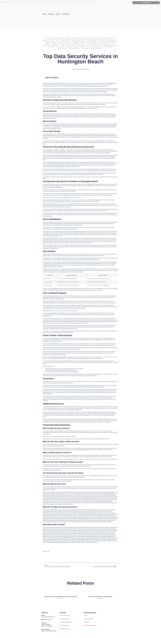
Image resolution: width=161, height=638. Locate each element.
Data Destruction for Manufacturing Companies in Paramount (60, 596)
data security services (56, 381)
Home (44, 14)
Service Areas (66, 14)
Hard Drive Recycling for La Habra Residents (100, 596)
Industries (50, 14)
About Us (58, 14)
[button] (43, 557)
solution (103, 263)
